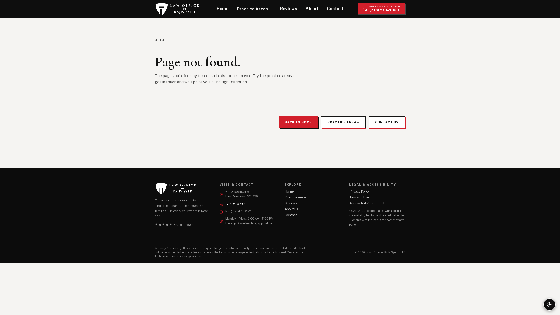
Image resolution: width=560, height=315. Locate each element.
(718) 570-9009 (237, 204)
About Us (291, 209)
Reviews (288, 8)
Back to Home (298, 122)
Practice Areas (252, 9)
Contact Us (387, 122)
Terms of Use (359, 197)
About (312, 8)
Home (223, 8)
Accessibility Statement (367, 203)
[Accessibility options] (549, 304)
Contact (335, 8)
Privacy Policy (359, 191)
